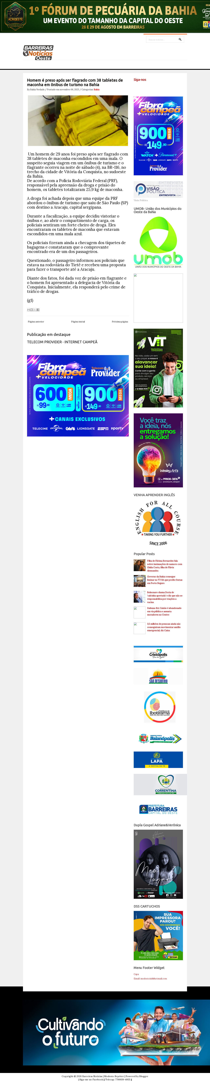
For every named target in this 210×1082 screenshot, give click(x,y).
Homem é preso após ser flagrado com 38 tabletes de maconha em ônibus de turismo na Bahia (75, 82)
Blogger (143, 1076)
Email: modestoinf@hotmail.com (150, 978)
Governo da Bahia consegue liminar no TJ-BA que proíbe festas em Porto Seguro (164, 580)
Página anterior (36, 321)
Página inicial (78, 321)
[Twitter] (143, 87)
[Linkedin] (170, 87)
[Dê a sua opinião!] (31, 309)
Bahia (96, 89)
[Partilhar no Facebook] (38, 309)
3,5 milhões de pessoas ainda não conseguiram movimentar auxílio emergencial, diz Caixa (164, 627)
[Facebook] (136, 87)
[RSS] (157, 87)
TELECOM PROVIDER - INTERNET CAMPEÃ (62, 342)
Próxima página (120, 321)
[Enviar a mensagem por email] (28, 309)
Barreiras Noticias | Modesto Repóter (103, 1076)
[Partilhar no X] (34, 309)
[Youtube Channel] (150, 87)
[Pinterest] (164, 87)
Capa (136, 974)
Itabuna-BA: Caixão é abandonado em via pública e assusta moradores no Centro (164, 611)
